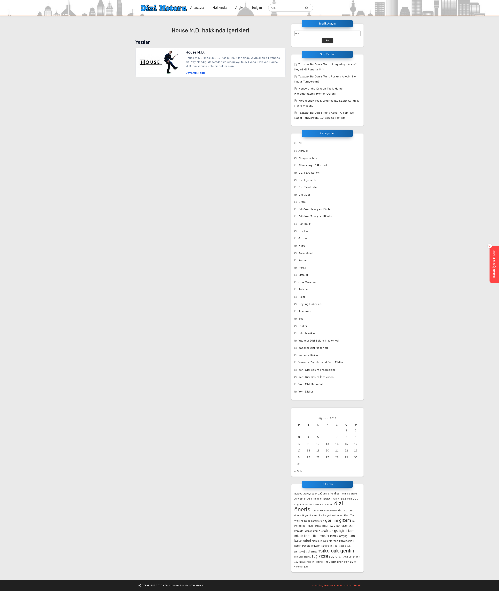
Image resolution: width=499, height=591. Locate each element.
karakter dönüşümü (306, 531)
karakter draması (341, 525)
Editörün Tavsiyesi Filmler (315, 216)
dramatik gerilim (303, 515)
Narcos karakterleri (341, 540)
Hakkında (220, 7)
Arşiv (239, 7)
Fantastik (304, 223)
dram (341, 510)
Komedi (303, 260)
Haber (302, 245)
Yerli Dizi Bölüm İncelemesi (316, 376)
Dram (302, 201)
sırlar (352, 556)
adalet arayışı (302, 493)
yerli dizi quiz (301, 567)
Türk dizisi (350, 561)
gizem (345, 520)
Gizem (302, 238)
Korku (302, 267)
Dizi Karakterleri (309, 172)
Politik (302, 296)
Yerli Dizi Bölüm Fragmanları (317, 369)
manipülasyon (320, 541)
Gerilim (303, 231)
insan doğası (321, 526)
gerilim (331, 520)
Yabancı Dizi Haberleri (313, 347)
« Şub (298, 471)
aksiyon (327, 498)
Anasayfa (197, 7)
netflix (297, 545)
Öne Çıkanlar (307, 282)
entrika (318, 515)
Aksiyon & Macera (310, 158)
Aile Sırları (300, 498)
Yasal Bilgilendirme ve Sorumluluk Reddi (336, 585)
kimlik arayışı (339, 535)
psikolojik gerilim (337, 550)
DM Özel (304, 194)
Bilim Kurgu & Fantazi (312, 165)
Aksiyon (303, 150)
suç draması (338, 556)
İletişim (256, 7)
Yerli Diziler (305, 391)
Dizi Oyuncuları (308, 180)
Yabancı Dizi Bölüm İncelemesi (318, 340)
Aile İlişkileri (315, 498)
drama (350, 510)
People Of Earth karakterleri (318, 545)
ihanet (310, 525)
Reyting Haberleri (310, 304)
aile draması (337, 493)
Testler (302, 326)
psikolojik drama (305, 551)
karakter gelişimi (333, 531)
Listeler (303, 274)
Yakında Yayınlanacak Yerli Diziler (320, 362)
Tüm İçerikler (307, 333)
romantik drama (302, 557)
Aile (300, 143)
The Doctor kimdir (333, 562)
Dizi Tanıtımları (308, 187)
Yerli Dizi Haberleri (310, 384)
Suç (300, 318)
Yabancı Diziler (308, 355)
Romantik (304, 311)
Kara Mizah (305, 253)
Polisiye (303, 289)
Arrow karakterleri (342, 499)
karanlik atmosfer (316, 535)
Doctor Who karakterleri (324, 510)
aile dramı (352, 494)
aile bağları (319, 493)
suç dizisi (319, 556)
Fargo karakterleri (333, 515)
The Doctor (317, 562)
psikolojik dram (343, 546)
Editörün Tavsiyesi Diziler (315, 209)
